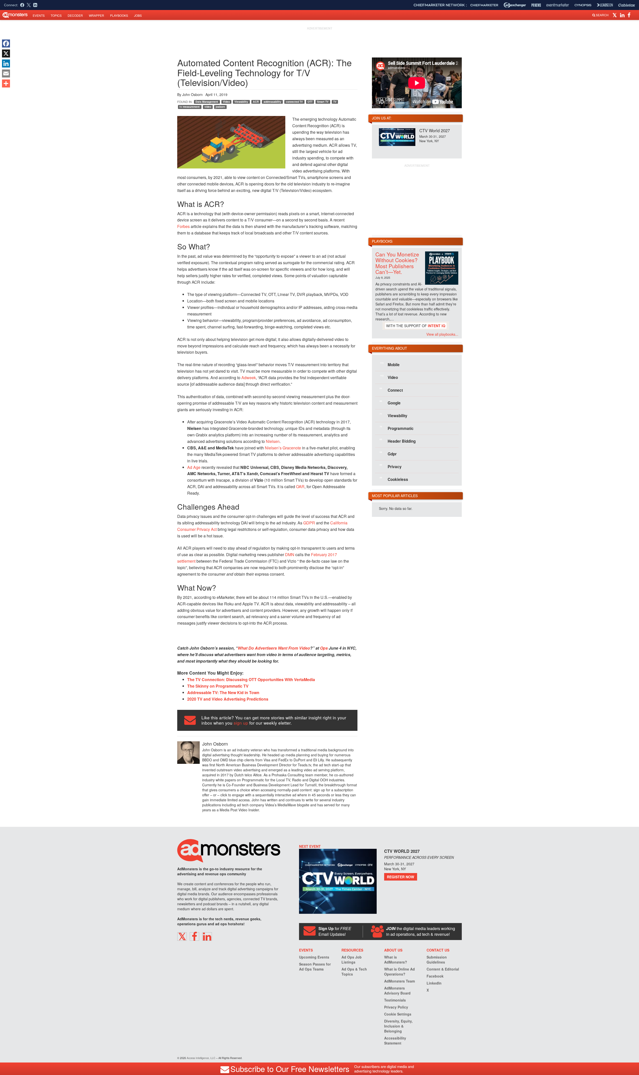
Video (226, 101)
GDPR (309, 523)
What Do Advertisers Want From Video (274, 648)
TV (334, 101)
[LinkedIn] (6, 63)
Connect (391, 390)
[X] (6, 53)
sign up (241, 723)
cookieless (394, 479)
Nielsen (273, 441)
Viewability (241, 101)
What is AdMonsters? (395, 960)
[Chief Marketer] (484, 5)
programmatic (397, 428)
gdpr (388, 454)
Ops (324, 648)
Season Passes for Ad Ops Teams (315, 967)
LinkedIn (434, 983)
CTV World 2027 (434, 130)
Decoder (75, 15)
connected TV (294, 101)
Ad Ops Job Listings (351, 960)
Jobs (138, 15)
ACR (256, 101)
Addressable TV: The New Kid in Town (223, 692)
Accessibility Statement (395, 1041)
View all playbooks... (442, 334)
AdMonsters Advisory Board (397, 991)
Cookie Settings (397, 1014)
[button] (615, 14)
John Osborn (192, 94)
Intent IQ (436, 325)
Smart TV (322, 101)
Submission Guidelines (437, 960)
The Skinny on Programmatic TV (218, 686)
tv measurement (189, 106)
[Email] (6, 73)
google (390, 403)
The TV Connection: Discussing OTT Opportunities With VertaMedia (251, 679)
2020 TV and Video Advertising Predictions (227, 699)
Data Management (206, 101)
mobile (390, 364)
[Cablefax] (626, 5)
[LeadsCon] (605, 4)
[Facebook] (6, 43)
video (207, 106)
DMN (289, 554)
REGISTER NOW (400, 876)
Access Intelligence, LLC (201, 1058)
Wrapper (96, 15)
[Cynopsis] (583, 5)
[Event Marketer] (557, 5)
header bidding (398, 441)
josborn (220, 106)
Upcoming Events (314, 957)
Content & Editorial (443, 969)
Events (39, 15)
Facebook (435, 976)
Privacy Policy (396, 1007)
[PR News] (536, 5)
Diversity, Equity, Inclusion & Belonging (398, 1026)
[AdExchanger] (515, 4)
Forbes (183, 226)
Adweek (248, 377)
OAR (300, 486)
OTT (310, 101)
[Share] (6, 83)
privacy (391, 466)
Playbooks (119, 15)
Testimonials (395, 1000)
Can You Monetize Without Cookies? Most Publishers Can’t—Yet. (397, 262)
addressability (272, 101)
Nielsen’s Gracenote (283, 448)
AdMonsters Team (399, 981)
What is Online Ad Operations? (399, 972)
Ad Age (193, 467)
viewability (393, 415)
